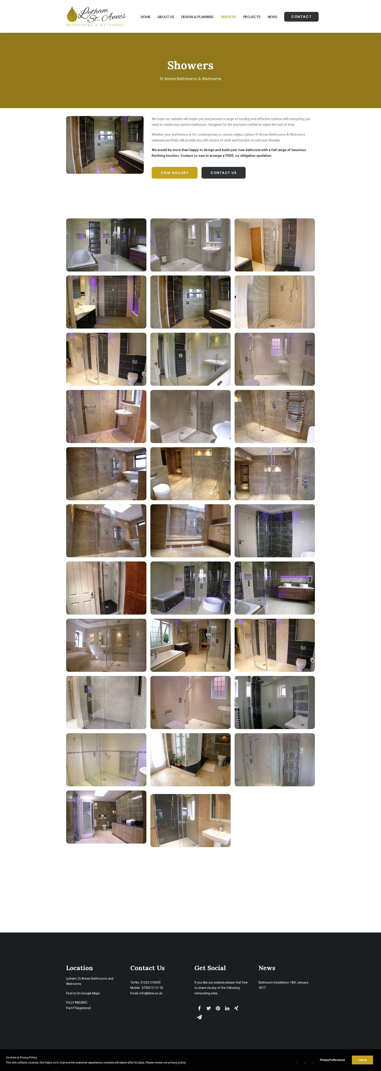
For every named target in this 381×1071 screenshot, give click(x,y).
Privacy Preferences (332, 1060)
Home (145, 16)
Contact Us (224, 172)
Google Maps (90, 993)
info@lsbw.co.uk (150, 993)
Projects (252, 16)
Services (228, 16)
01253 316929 (150, 982)
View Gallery (175, 172)
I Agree (362, 1060)
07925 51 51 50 (152, 988)
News (272, 16)
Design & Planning (197, 16)
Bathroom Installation (274, 982)
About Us (165, 16)
